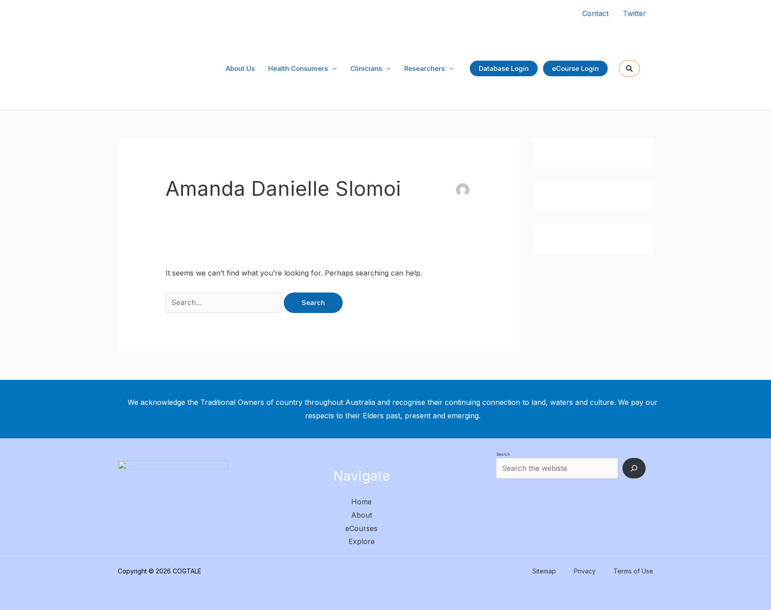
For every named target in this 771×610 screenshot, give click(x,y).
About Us (240, 68)
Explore (361, 541)
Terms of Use (633, 571)
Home (361, 501)
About (361, 515)
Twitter (634, 13)
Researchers (424, 68)
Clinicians (366, 68)
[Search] (634, 468)
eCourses (361, 528)
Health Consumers (298, 68)
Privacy (585, 571)
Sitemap (544, 571)
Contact (595, 13)
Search (503, 454)
